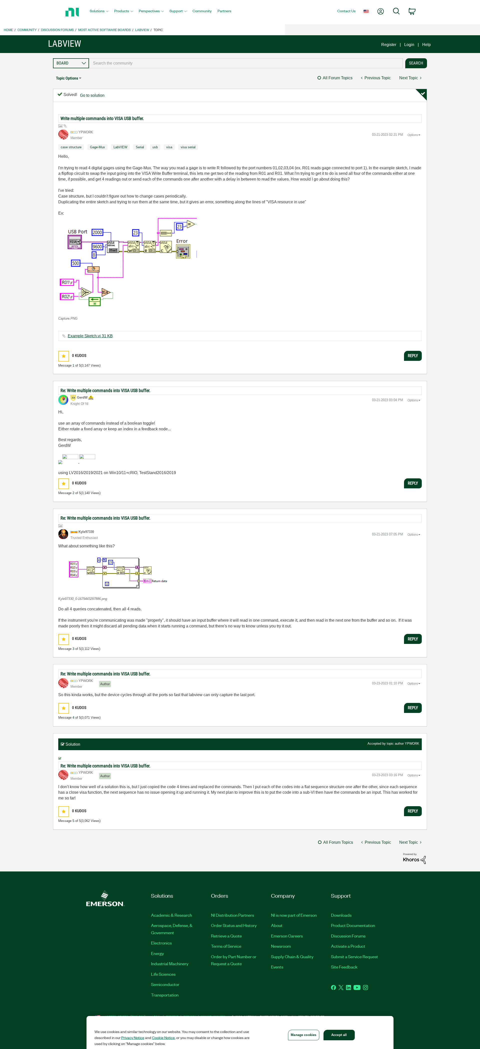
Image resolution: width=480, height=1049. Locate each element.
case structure (71, 147)
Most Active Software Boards (104, 29)
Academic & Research (171, 915)
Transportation (164, 994)
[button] (127, 264)
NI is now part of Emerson (294, 915)
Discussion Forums (57, 29)
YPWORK (412, 743)
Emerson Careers (287, 935)
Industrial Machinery (169, 963)
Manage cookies (303, 1035)
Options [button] (413, 135)
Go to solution (92, 95)
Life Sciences (163, 974)
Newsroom (281, 946)
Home (8, 29)
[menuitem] (99, 12)
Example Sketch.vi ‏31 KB (90, 336)
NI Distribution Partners (232, 915)
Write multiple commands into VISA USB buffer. (102, 118)
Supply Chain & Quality (292, 956)
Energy (157, 953)
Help (426, 45)
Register (388, 45)
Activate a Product (348, 946)
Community (27, 29)
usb (155, 147)
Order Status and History (234, 925)
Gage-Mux (97, 147)
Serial (140, 147)
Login (409, 45)
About (276, 925)
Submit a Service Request (354, 956)
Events (277, 966)
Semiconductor (165, 984)
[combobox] (246, 63)
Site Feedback (344, 966)
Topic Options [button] (67, 78)
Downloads (341, 915)
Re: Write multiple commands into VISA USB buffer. (105, 390)
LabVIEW (142, 29)
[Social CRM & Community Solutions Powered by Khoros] (414, 858)
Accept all (339, 1035)
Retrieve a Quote (226, 935)
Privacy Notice (132, 1037)
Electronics (161, 942)
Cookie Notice (163, 1037)
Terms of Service (226, 946)
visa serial (188, 147)
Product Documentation (353, 925)
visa (169, 147)
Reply (413, 355)
